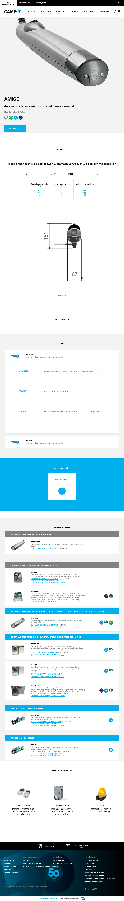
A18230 (53, 174)
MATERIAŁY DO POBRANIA (62, 864)
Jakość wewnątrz (11, 873)
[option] (62, 52)
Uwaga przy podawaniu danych (48, 898)
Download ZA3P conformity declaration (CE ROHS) (48, 582)
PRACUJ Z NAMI (10, 867)
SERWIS (26, 861)
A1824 (70, 174)
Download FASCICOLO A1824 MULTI (43, 625)
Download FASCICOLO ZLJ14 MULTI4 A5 (45, 652)
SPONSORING (9, 864)
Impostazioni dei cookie (94, 882)
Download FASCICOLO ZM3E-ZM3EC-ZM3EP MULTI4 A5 (50, 600)
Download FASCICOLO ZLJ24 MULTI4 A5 (45, 694)
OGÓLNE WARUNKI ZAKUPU (95, 873)
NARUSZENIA (90, 870)
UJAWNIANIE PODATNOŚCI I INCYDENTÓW (100, 879)
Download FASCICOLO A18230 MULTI (44, 548)
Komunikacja (57, 857)
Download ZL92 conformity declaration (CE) (46, 675)
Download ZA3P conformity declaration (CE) (46, 580)
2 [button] (62, 295)
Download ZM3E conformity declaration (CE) (46, 601)
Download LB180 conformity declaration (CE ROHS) (48, 725)
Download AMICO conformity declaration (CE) (46, 627)
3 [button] (65, 295)
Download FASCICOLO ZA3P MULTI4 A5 (44, 579)
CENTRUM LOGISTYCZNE (32, 864)
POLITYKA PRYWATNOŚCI (94, 861)
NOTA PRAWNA (90, 867)
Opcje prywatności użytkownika (69, 898)
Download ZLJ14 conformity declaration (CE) (46, 654)
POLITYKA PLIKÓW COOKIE (94, 876)
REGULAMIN (89, 864)
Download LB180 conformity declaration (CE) (46, 724)
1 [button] (58, 295)
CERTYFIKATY (9, 861)
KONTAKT (7, 870)
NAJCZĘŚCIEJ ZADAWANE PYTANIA (36, 867)
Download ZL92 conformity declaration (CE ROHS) (48, 677)
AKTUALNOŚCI (58, 861)
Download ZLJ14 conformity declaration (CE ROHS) (48, 656)
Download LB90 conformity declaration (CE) (46, 753)
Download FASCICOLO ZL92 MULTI (43, 673)
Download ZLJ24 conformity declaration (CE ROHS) (48, 696)
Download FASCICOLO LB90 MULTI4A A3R (45, 751)
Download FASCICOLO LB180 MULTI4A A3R (46, 722)
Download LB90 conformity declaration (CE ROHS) (48, 755)
